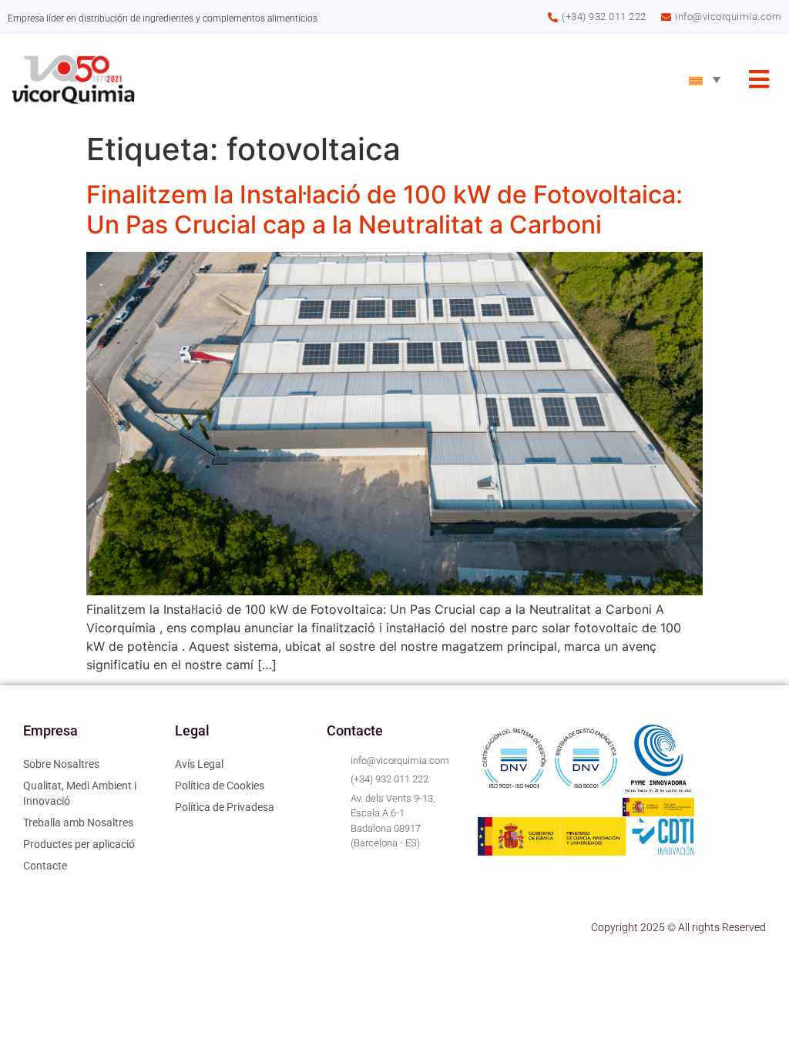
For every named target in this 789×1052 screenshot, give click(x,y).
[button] (759, 79)
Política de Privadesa (224, 807)
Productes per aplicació (79, 844)
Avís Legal (199, 764)
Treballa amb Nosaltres (78, 822)
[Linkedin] (42, 927)
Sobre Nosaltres (61, 764)
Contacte (45, 865)
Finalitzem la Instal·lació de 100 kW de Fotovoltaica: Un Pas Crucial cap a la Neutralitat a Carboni (384, 209)
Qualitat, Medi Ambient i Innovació (79, 793)
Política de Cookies (219, 785)
